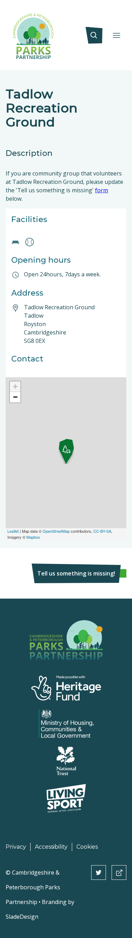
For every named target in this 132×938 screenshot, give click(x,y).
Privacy (16, 846)
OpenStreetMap (56, 531)
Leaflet (13, 531)
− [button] (15, 397)
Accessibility (51, 846)
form (101, 190)
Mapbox (33, 537)
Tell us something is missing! (76, 573)
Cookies (87, 846)
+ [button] (15, 386)
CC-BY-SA (102, 531)
